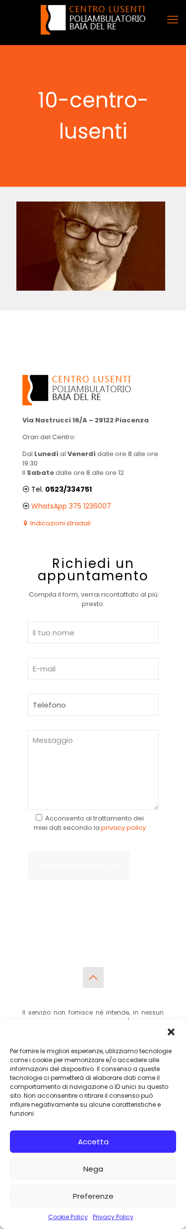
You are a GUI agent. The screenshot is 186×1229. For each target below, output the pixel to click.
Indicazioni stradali (60, 523)
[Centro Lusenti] (93, 20)
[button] (171, 1032)
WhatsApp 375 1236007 (71, 506)
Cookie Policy (68, 1217)
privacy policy (123, 827)
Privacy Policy (113, 1217)
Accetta (93, 1141)
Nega (93, 1169)
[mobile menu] (172, 19)
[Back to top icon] (93, 977)
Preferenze (93, 1196)
